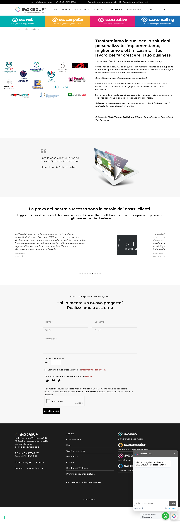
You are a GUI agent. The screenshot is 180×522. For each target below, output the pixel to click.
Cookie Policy (37, 462)
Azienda (65, 9)
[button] (80, 273)
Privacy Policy (21, 462)
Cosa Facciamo (81, 9)
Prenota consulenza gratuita (80, 474)
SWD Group (171, 508)
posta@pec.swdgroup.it (27, 447)
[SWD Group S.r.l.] (30, 9)
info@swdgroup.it (23, 444)
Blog (96, 9)
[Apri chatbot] (174, 516)
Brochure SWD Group (77, 468)
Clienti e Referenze (112, 9)
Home (54, 9)
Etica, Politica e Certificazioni (29, 468)
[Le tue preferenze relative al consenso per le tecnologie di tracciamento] (4, 517)
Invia (172, 503)
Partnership (133, 9)
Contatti (148, 9)
